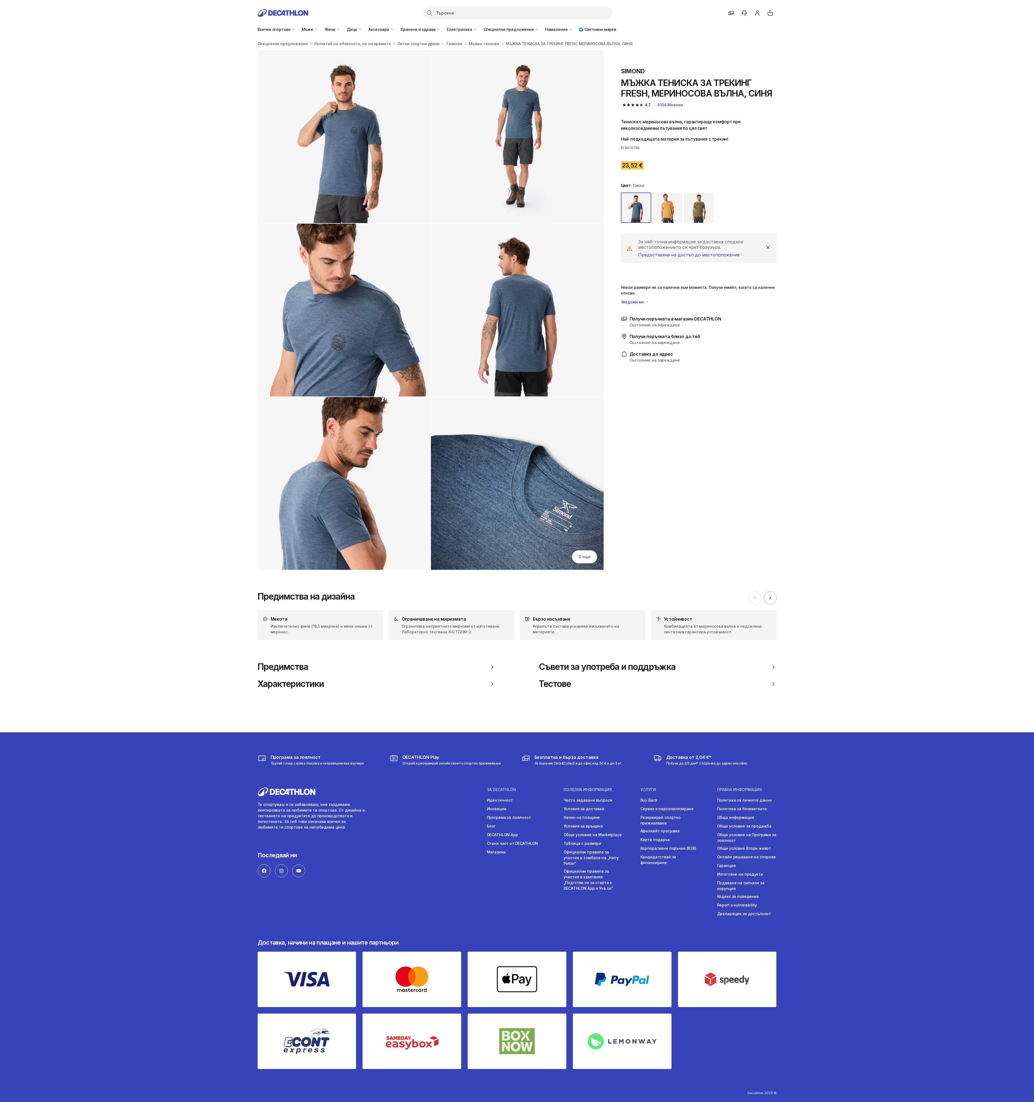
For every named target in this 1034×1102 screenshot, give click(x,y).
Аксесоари (379, 29)
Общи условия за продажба (744, 826)
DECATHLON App (502, 834)
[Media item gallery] (431, 310)
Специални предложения (509, 29)
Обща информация (735, 817)
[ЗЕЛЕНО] (699, 208)
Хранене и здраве (419, 29)
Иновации (496, 808)
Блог (491, 826)
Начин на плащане (582, 817)
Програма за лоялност (509, 817)
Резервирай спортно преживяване (660, 820)
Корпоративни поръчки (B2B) (668, 848)
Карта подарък (655, 839)
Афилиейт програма (660, 831)
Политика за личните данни (744, 800)
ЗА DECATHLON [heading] (501, 789)
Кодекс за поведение (738, 896)
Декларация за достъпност (744, 913)
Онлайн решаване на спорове (746, 857)
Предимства (283, 667)
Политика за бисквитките (742, 808)
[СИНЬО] (636, 208)
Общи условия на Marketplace (593, 834)
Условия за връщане (583, 826)
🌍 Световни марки (597, 29)
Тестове (555, 684)
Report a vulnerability (737, 905)
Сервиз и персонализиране (667, 808)
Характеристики (291, 684)
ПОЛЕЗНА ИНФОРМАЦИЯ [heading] (588, 789)
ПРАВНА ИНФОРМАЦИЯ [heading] (739, 789)
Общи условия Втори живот (744, 848)
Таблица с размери (582, 843)
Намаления (557, 29)
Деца (352, 29)
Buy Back (648, 800)
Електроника (460, 29)
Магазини (496, 852)
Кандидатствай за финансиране (658, 860)
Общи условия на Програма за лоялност (746, 837)
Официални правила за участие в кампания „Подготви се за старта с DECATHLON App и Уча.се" (588, 880)
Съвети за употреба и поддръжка (607, 667)
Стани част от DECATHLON (512, 843)
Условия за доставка (584, 808)
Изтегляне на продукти (740, 874)
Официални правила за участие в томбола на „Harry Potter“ (591, 858)
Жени (331, 29)
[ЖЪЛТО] (667, 208)
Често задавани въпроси (588, 800)
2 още (584, 556)
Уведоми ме (633, 302)
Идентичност (500, 800)
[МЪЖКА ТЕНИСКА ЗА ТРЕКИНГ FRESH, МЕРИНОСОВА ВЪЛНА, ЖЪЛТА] (344, 136)
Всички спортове (275, 29)
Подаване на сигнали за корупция (740, 886)
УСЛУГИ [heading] (648, 789)
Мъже (308, 29)
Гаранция (726, 865)
